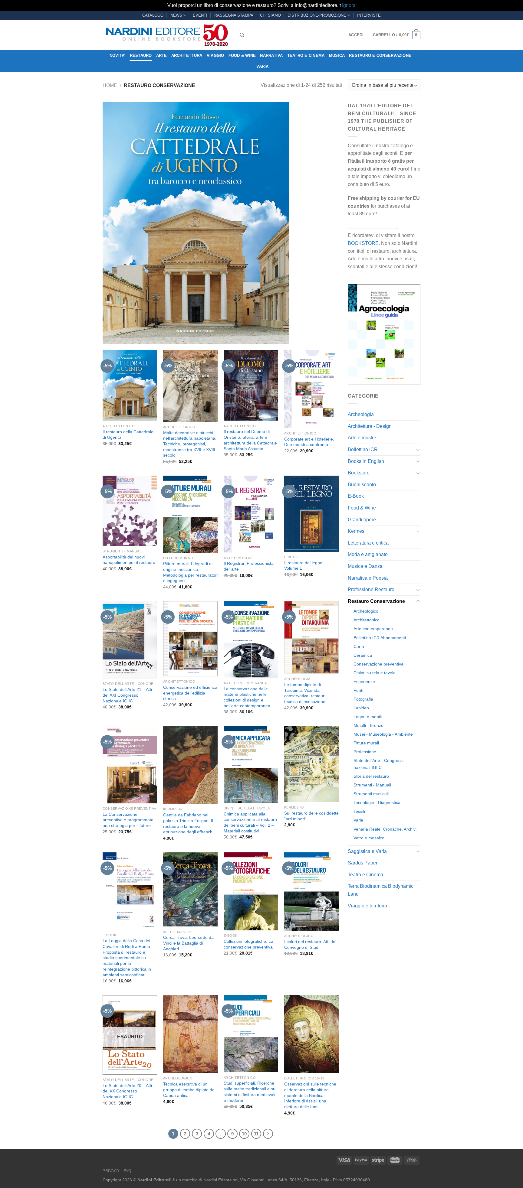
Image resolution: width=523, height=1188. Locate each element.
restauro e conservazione (380, 55)
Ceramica (363, 655)
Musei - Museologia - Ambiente (383, 734)
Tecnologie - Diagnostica (377, 802)
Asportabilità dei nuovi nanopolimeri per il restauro (129, 560)
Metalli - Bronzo (368, 725)
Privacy (111, 1171)
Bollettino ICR (363, 449)
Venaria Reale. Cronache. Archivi (385, 829)
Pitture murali (366, 742)
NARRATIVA (271, 55)
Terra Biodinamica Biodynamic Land (380, 890)
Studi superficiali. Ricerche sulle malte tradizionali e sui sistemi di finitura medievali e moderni (250, 1091)
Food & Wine (242, 55)
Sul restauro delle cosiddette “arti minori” (311, 816)
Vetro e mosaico (369, 837)
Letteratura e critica (368, 542)
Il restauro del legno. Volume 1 (304, 565)
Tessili (359, 811)
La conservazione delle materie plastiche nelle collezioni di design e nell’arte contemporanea (247, 697)
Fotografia (363, 699)
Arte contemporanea (373, 628)
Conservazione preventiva (378, 664)
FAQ (127, 1171)
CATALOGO (152, 15)
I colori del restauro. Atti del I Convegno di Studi (311, 944)
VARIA (262, 66)
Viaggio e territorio (367, 905)
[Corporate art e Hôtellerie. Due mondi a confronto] (311, 389)
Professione (365, 751)
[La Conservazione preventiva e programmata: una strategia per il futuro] (130, 764)
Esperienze (364, 681)
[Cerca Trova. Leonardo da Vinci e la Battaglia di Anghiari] (190, 889)
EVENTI (200, 15)
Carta (359, 646)
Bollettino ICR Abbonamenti (380, 637)
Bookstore (359, 472)
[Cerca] (242, 35)
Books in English (366, 461)
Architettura (186, 55)
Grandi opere (362, 519)
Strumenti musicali (371, 793)
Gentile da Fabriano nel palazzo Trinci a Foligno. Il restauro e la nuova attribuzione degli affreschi (188, 823)
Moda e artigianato (368, 554)
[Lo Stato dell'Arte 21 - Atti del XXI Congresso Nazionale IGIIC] (130, 640)
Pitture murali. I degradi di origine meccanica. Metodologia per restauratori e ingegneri (190, 572)
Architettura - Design (370, 426)
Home (110, 85)
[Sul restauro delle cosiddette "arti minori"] (311, 764)
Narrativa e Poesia (368, 578)
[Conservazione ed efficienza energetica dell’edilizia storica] (190, 638)
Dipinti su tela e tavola (375, 672)
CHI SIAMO (270, 15)
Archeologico (366, 611)
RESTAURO (141, 55)
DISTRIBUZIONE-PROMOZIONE (317, 15)
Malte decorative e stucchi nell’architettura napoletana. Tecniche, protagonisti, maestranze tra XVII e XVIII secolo (189, 444)
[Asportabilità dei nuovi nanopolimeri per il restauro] (130, 511)
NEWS (176, 15)
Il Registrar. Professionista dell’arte (249, 566)
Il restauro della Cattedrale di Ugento (128, 434)
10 (244, 1133)
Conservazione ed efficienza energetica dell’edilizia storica (190, 693)
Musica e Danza (365, 566)
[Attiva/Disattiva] (418, 449)
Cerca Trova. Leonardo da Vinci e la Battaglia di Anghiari (188, 943)
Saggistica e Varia (367, 851)
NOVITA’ (118, 55)
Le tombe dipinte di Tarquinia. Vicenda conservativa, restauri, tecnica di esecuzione (305, 693)
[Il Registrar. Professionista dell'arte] (251, 514)
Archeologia (361, 414)
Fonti (358, 690)
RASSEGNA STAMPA (233, 15)
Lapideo (361, 707)
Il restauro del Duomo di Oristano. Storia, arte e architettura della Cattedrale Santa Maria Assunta (250, 440)
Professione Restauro (371, 589)
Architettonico (367, 619)
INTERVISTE (369, 15)
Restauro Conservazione (376, 601)
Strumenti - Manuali (372, 785)
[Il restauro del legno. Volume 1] (311, 514)
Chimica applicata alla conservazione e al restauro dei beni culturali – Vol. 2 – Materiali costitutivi (250, 822)
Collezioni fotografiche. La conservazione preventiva (248, 944)
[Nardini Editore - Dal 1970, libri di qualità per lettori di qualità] (167, 35)
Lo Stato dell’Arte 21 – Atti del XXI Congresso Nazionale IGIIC (127, 695)
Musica (337, 55)
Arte (161, 55)
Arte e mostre (362, 437)
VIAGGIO (215, 55)
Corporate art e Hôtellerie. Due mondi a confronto (309, 442)
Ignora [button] (349, 5)
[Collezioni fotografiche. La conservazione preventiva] (251, 891)
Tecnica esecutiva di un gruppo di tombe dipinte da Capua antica (189, 1090)
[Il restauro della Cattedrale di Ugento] (130, 385)
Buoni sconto (362, 484)
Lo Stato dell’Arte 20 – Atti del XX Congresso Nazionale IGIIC (127, 1091)
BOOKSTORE (363, 243)
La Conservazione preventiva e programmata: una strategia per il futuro (129, 820)
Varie (358, 820)
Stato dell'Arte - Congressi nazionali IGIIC (378, 764)
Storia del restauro (371, 776)
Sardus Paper (362, 862)
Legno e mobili (368, 716)
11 (256, 1133)
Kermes (356, 531)
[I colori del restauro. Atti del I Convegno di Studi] (311, 891)
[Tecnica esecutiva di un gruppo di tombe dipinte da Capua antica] (190, 1034)
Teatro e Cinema (306, 55)
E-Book (356, 496)
